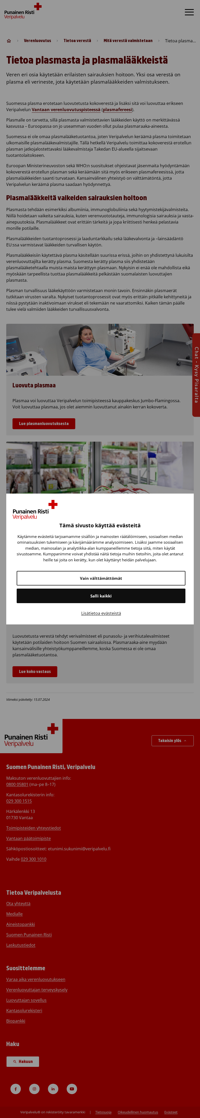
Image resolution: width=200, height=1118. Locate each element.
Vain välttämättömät (101, 578)
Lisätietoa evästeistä (101, 613)
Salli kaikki (101, 595)
